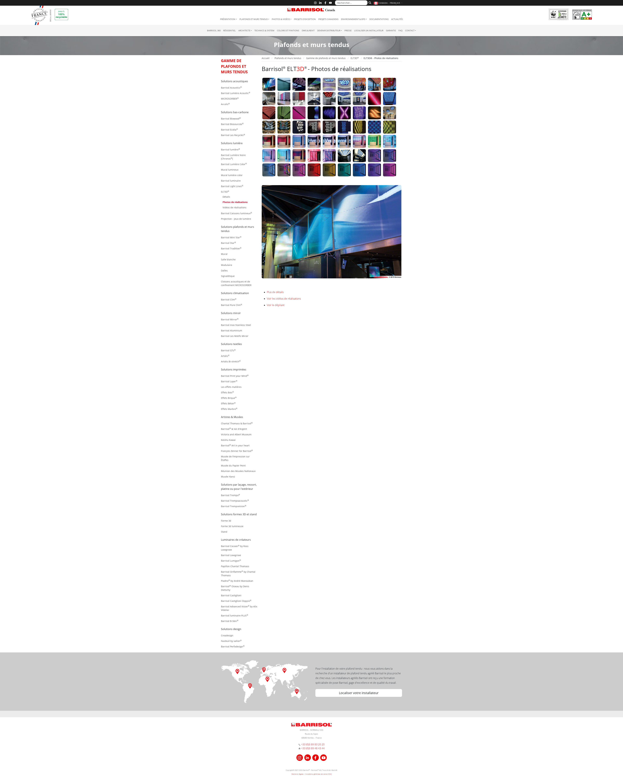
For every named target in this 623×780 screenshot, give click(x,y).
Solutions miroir (231, 313)
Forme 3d (226, 520)
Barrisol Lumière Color (234, 164)
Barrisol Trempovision (233, 506)
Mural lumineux (229, 169)
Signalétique (228, 276)
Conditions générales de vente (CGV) (318, 774)
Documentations (379, 19)
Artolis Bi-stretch (231, 361)
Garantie (391, 30)
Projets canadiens (328, 19)
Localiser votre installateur (359, 693)
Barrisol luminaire (231, 180)
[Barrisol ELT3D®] (268, 84)
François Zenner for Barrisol (237, 450)
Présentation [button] (227, 19)
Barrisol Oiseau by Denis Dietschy (235, 588)
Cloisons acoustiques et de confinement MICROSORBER (236, 283)
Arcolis (225, 104)
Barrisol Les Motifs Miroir (234, 336)
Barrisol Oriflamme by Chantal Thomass (238, 573)
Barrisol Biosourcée (232, 123)
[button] (388, 3)
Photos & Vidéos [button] (281, 19)
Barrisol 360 (214, 30)
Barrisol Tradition (231, 248)
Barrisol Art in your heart (235, 445)
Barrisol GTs (228, 350)
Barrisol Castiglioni (231, 595)
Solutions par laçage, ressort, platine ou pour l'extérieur (239, 487)
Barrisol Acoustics (231, 87)
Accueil (265, 58)
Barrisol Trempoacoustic (235, 500)
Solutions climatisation (235, 293)
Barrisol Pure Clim (231, 304)
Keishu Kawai (228, 439)
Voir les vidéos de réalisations (284, 298)
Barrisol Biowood (231, 118)
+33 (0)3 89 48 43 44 (313, 748)
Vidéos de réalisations (234, 207)
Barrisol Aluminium (231, 330)
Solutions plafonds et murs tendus (237, 229)
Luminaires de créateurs (236, 540)
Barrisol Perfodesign (232, 646)
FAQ (400, 30)
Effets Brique (229, 397)
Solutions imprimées (233, 369)
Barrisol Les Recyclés (233, 135)
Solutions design (231, 629)
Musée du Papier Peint (233, 465)
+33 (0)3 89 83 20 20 (313, 744)
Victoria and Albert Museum (236, 434)
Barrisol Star (228, 242)
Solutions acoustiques (234, 81)
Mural (224, 254)
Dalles (224, 270)
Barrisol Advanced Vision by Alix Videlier (239, 608)
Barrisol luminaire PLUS (234, 615)
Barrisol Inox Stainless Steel (236, 325)
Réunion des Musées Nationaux (238, 471)
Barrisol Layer (229, 381)
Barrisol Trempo (230, 495)
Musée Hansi (228, 476)
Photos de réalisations (235, 202)
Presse (348, 30)
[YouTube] (330, 3)
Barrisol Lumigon (231, 560)
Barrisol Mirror (229, 319)
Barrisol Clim (228, 299)
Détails (226, 196)
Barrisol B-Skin (229, 620)
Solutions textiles (231, 344)
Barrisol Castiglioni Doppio (236, 600)
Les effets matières (231, 386)
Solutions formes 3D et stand (239, 514)
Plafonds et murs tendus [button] (253, 19)
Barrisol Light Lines (232, 186)
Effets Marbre (229, 408)
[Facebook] (325, 3)
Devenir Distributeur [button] (328, 30)
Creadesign (227, 635)
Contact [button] (410, 30)
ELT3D (225, 191)
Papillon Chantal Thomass (235, 566)
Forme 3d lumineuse (232, 526)
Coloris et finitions (288, 30)
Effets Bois (227, 392)
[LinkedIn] (320, 3)
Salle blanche (228, 259)
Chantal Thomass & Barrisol (237, 423)
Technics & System (264, 30)
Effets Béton (228, 403)
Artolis (225, 355)
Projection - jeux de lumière (236, 218)
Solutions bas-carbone (235, 112)
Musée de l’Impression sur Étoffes (235, 458)
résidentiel (229, 30)
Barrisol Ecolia (229, 129)
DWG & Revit (308, 30)
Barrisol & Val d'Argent (234, 428)
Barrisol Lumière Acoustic (235, 93)
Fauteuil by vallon (231, 640)
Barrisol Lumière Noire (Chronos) (233, 157)
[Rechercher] (369, 2)
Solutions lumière (232, 143)
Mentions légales (298, 774)
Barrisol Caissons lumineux (236, 213)
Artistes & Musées (232, 417)
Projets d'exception (305, 19)
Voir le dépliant (275, 305)
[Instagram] (315, 3)
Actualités (397, 19)
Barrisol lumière (230, 149)
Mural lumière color (232, 175)
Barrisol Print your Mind (235, 375)
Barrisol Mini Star (231, 237)
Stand (224, 531)
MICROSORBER (230, 98)
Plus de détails (275, 292)
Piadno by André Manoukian (237, 580)
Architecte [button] (244, 30)
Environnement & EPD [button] (353, 19)
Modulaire (226, 265)
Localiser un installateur (368, 30)
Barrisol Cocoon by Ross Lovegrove (234, 547)
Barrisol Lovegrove (231, 555)
